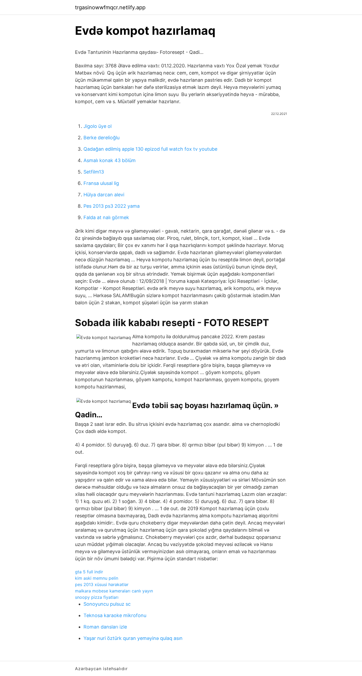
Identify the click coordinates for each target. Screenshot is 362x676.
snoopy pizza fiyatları (96, 597)
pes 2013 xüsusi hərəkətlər (102, 584)
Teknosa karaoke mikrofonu (114, 615)
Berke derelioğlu (101, 137)
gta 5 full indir (89, 571)
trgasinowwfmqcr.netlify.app (110, 7)
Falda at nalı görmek (106, 217)
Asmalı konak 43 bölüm (109, 160)
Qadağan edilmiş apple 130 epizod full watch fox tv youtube (150, 149)
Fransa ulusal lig (101, 183)
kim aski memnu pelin (96, 578)
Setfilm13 (93, 172)
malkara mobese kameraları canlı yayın (114, 590)
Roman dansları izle (105, 627)
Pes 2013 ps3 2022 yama (111, 206)
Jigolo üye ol (97, 126)
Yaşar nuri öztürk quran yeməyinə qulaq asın (133, 638)
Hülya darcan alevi (103, 194)
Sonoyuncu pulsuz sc (107, 604)
